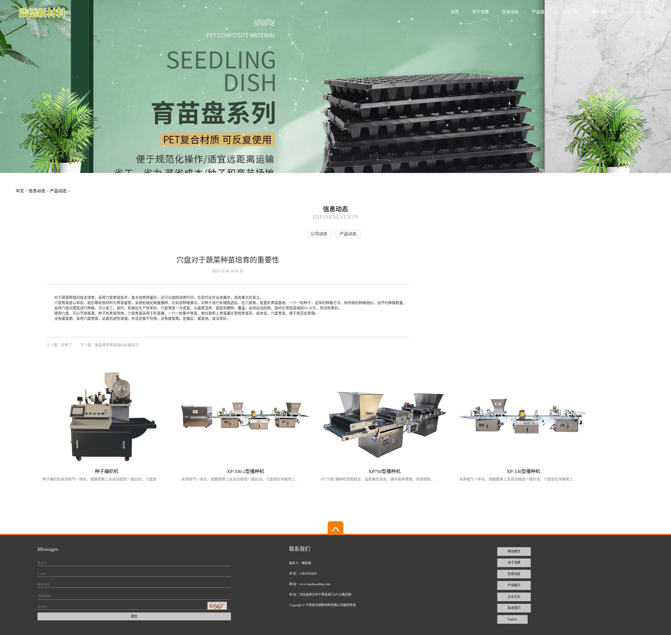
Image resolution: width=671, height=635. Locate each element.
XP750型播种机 (385, 471)
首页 (455, 12)
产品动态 (58, 191)
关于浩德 (480, 12)
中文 (20, 191)
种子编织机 (106, 471)
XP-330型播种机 (523, 471)
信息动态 (510, 12)
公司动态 (319, 234)
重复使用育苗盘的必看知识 (117, 345)
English (627, 12)
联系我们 (600, 12)
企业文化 (570, 12)
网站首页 (514, 551)
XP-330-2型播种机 (245, 471)
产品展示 (540, 12)
